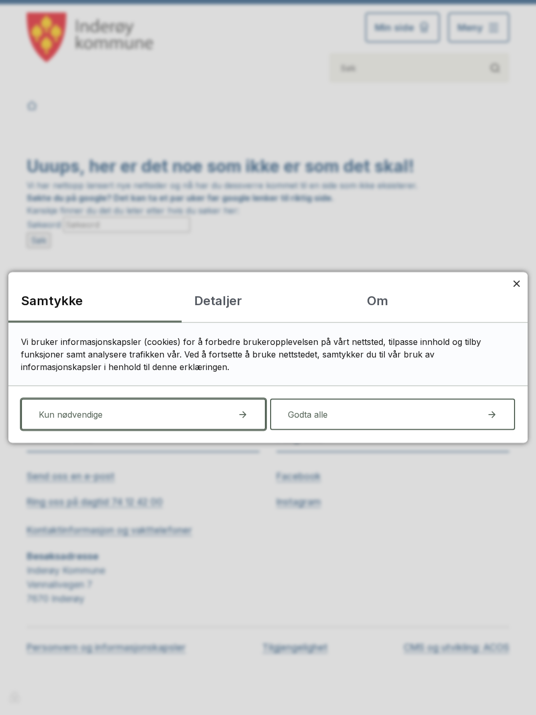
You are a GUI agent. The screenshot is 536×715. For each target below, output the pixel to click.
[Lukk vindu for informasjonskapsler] (516, 283)
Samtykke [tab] (52, 300)
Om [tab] (377, 300)
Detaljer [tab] (218, 300)
